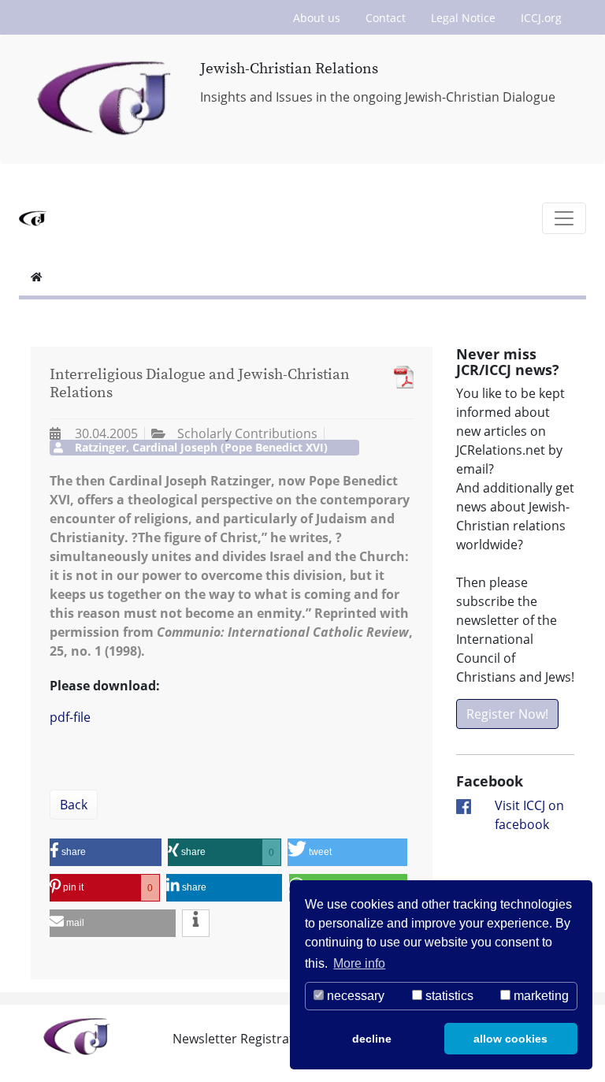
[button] (105, 852)
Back (73, 804)
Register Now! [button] (507, 714)
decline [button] (372, 1038)
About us (316, 17)
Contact (386, 17)
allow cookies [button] (510, 1038)
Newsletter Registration (243, 1038)
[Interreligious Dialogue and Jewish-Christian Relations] (400, 377)
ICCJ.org (541, 17)
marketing (539, 995)
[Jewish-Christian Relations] (106, 99)
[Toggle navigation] (564, 218)
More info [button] (359, 963)
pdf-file (70, 717)
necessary (354, 995)
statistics (447, 995)
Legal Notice (463, 17)
